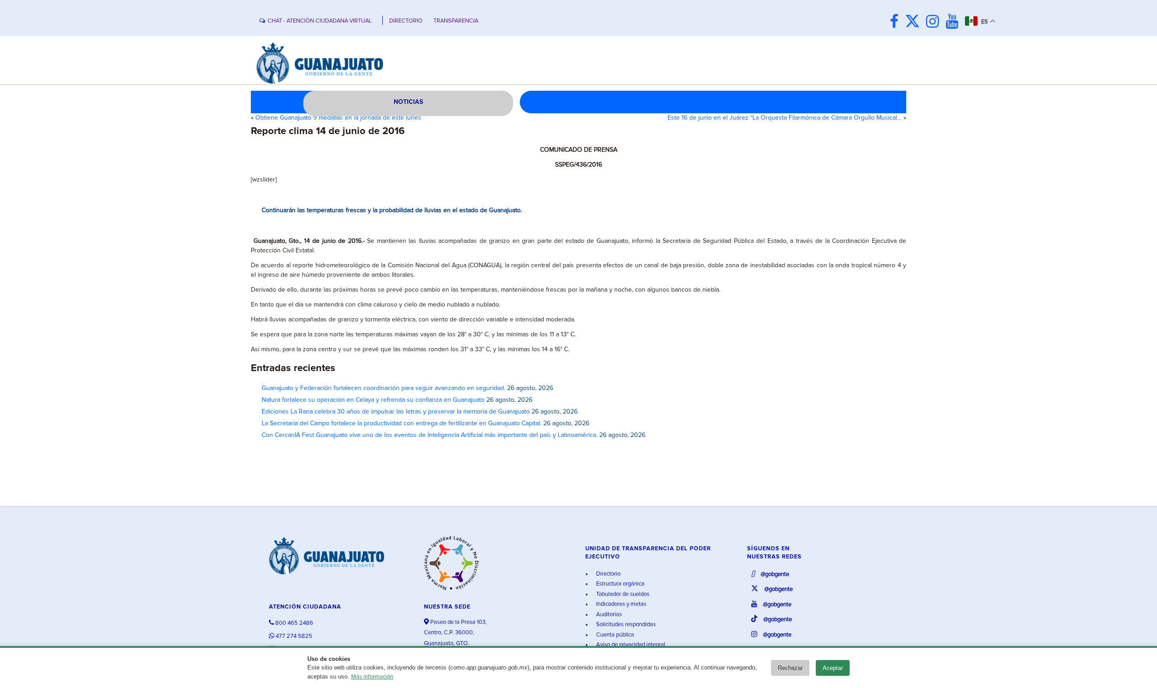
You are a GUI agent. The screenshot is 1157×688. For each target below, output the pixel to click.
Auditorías (608, 615)
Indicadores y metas (620, 604)
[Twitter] (914, 22)
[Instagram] (935, 22)
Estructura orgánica (619, 584)
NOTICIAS (408, 102)
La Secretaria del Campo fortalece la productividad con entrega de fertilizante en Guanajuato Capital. (401, 423)
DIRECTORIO (406, 21)
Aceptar (833, 668)
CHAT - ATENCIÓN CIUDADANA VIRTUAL (320, 21)
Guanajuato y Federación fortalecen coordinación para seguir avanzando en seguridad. (383, 388)
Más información (372, 677)
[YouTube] (954, 22)
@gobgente (774, 574)
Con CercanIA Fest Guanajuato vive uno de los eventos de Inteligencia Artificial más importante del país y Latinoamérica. (429, 435)
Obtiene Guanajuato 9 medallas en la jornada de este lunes (338, 118)
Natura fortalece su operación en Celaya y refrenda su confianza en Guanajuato (373, 400)
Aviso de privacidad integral (630, 645)
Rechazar (790, 668)
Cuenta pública (614, 635)
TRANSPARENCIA (455, 21)
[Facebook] (896, 22)
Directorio (608, 574)
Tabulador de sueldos (622, 594)
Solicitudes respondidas (625, 625)
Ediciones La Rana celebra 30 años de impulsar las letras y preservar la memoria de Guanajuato (396, 412)
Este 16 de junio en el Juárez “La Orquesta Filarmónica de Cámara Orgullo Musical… (785, 118)
